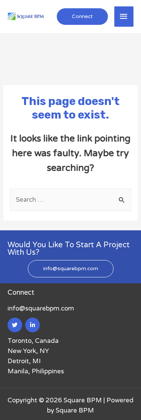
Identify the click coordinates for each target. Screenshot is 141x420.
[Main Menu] (124, 16)
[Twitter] (15, 325)
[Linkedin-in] (32, 325)
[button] (71, 268)
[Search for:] (70, 200)
